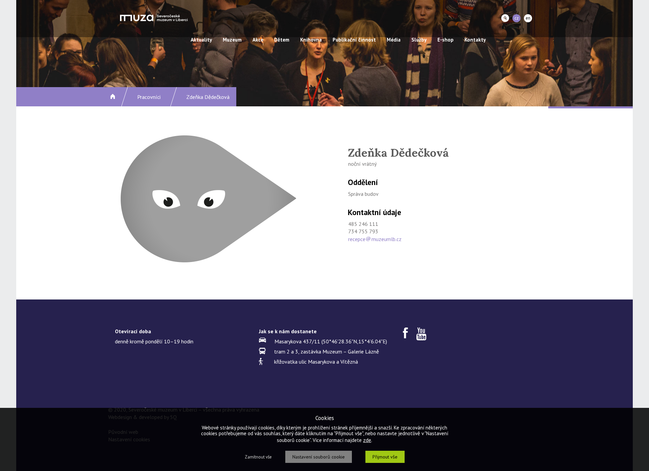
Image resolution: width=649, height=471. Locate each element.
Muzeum (232, 39)
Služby (419, 39)
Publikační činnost (354, 39)
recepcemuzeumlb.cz (375, 239)
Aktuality (201, 39)
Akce (258, 39)
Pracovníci (149, 97)
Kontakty (475, 39)
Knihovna (311, 39)
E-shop (445, 39)
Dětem (281, 39)
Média (394, 39)
